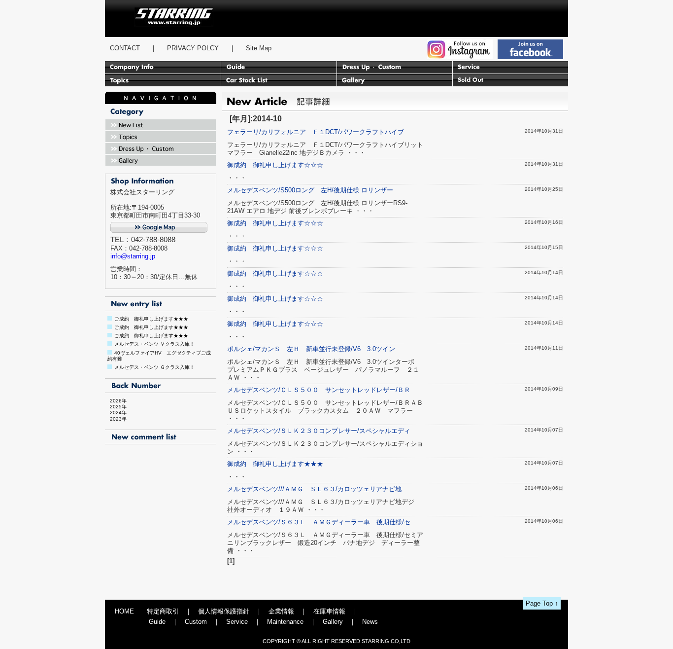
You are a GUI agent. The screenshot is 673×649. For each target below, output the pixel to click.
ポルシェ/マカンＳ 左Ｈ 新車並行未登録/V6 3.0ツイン (311, 349)
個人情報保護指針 (223, 611)
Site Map (258, 48)
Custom (196, 621)
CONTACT (125, 48)
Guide (157, 621)
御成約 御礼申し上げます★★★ (275, 464)
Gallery (333, 621)
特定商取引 (163, 611)
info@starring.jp (132, 256)
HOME (124, 611)
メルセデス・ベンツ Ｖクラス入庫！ (154, 344)
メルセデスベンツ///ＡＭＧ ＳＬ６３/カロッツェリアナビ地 (314, 489)
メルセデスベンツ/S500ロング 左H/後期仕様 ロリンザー (310, 190)
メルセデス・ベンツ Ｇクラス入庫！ (154, 367)
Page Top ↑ (542, 603)
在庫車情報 (329, 611)
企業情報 (281, 611)
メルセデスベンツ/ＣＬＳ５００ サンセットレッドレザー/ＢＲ (318, 390)
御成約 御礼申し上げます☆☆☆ (275, 165)
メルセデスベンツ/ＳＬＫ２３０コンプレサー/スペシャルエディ (318, 430)
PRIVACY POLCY (193, 48)
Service (237, 621)
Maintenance (285, 621)
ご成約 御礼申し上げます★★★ (151, 319)
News (370, 621)
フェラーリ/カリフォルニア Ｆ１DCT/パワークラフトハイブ (315, 132)
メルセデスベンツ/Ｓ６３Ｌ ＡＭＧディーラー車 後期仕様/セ (318, 522)
